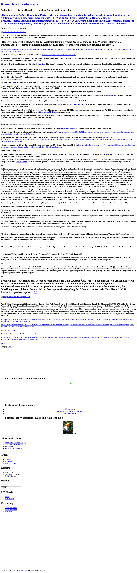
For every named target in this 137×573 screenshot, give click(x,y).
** (35, 292)
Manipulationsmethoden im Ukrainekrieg (71, 411)
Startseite (8, 459)
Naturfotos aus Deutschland (14, 445)
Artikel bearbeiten (11, 510)
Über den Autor (10, 463)
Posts (7, 497)
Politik (10, 347)
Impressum (9, 461)
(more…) (4, 343)
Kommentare (9, 499)
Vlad (36, 570)
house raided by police (76, 104)
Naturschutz (9, 474)
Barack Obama (21, 162)
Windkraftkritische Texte (13, 448)
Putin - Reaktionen (70, 413)
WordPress (24, 570)
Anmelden (8, 512)
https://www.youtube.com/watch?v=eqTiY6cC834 (59, 55)
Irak (107, 154)
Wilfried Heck (10, 446)
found (14, 82)
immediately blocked (47, 112)
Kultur (7, 472)
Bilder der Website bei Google (15, 443)
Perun (44, 570)
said (111, 95)
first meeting (40, 64)
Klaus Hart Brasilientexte (19, 4)
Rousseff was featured (67, 128)
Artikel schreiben (11, 508)
